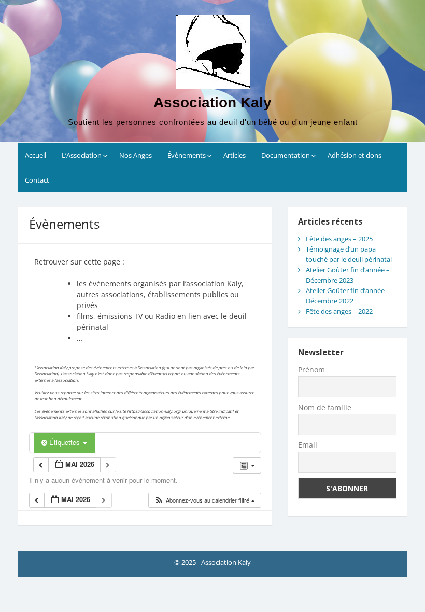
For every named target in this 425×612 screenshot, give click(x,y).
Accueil (35, 155)
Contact (37, 180)
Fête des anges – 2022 (339, 311)
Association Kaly (212, 102)
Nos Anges (135, 155)
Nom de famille (324, 407)
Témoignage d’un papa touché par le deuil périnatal (349, 254)
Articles (234, 155)
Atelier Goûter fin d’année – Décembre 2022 (348, 295)
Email (307, 445)
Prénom (311, 369)
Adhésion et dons (354, 155)
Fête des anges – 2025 (339, 238)
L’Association (82, 155)
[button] (204, 500)
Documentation (285, 155)
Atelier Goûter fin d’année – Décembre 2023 (348, 275)
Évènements (186, 155)
